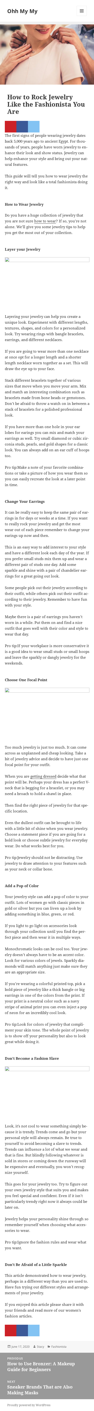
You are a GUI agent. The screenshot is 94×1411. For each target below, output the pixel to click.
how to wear (45, 221)
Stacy (40, 1347)
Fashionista (59, 1347)
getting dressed (43, 776)
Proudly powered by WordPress (28, 1405)
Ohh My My (22, 11)
